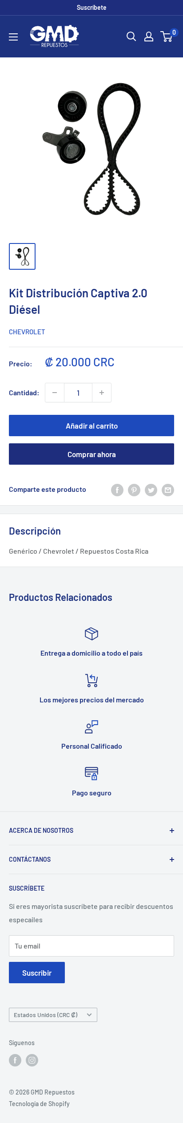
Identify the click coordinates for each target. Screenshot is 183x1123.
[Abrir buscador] (131, 36)
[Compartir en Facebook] (117, 489)
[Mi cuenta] (148, 36)
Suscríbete (92, 7)
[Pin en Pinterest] (134, 489)
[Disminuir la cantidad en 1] (54, 392)
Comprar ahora (92, 454)
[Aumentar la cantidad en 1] (101, 392)
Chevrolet (27, 332)
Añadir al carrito (92, 425)
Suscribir (37, 972)
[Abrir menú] (13, 37)
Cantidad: (24, 392)
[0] (166, 36)
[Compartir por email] (168, 489)
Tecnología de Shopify (39, 1103)
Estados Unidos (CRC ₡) (45, 1014)
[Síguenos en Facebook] (15, 1060)
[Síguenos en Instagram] (32, 1060)
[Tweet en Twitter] (151, 489)
